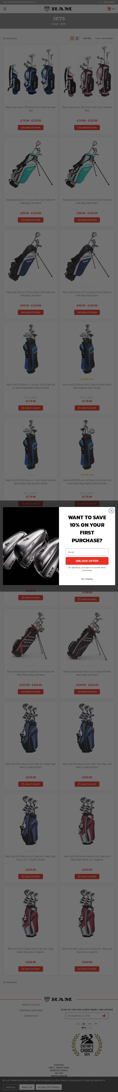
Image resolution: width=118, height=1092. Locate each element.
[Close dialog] (111, 510)
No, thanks (87, 578)
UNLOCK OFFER (87, 560)
